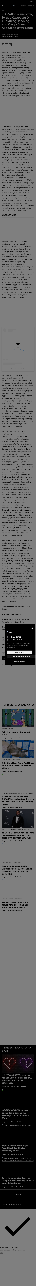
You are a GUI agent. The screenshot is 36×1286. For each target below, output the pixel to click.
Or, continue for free (19, 661)
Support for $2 (19, 652)
